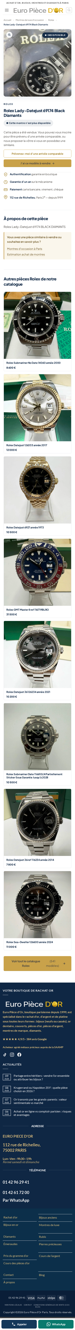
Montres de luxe (49, 1225)
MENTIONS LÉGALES (13, 1305)
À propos (9, 1282)
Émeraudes (10, 1244)
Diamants (9, 1236)
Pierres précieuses (50, 1244)
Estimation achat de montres (26, 254)
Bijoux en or (10, 1224)
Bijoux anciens (48, 1217)
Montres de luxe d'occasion (30, 20)
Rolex (51, 20)
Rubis (42, 1236)
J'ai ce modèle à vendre (38, 163)
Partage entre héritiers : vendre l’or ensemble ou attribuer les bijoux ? (41, 1077)
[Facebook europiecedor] (19, 1055)
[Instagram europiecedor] (12, 1055)
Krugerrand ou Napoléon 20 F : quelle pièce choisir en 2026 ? (41, 1089)
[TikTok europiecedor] (5, 1055)
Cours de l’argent (49, 1256)
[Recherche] (69, 10)
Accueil (7, 20)
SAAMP (58, 1047)
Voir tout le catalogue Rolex (39, 963)
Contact (8, 1274)
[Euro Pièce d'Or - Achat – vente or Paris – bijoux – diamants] (38, 10)
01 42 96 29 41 (17, 1297)
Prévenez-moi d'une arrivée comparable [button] (37, 153)
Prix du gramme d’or (15, 1255)
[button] (7, 10)
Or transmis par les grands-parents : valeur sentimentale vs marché (40, 1101)
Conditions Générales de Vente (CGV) (52, 1305)
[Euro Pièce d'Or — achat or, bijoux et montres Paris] (34, 1004)
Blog (42, 1275)
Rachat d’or (10, 1217)
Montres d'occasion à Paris (24, 248)
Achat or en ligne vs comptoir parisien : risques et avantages (42, 1113)
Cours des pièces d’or (16, 1263)
